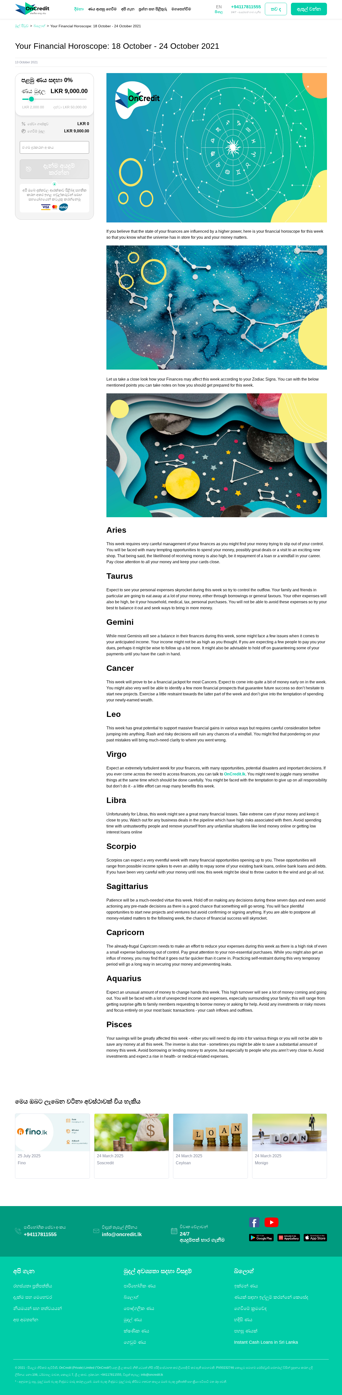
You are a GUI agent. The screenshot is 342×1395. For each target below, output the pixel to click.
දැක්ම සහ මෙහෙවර (32, 1297)
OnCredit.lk (234, 774)
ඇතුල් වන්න (309, 9)
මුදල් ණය (133, 1319)
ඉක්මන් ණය (246, 1285)
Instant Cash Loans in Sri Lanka (266, 1342)
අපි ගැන (127, 9)
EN (219, 7)
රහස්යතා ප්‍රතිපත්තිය (32, 1285)
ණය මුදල (33, 91)
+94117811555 (246, 6)
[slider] (32, 99)
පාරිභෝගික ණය (140, 1285)
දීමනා (79, 9)
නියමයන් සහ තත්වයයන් (37, 1308)
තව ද (276, 9)
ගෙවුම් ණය (135, 1342)
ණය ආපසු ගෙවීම (102, 9)
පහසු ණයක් (245, 1330)
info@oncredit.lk (122, 1234)
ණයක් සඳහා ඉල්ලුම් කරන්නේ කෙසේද (271, 1297)
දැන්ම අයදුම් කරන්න (59, 169)
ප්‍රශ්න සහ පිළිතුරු (153, 9)
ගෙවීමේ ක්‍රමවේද (250, 1308)
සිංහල (219, 12)
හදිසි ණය (243, 1319)
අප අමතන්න (25, 1319)
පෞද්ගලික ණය (139, 1308)
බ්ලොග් (131, 1297)
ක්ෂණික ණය (136, 1330)
